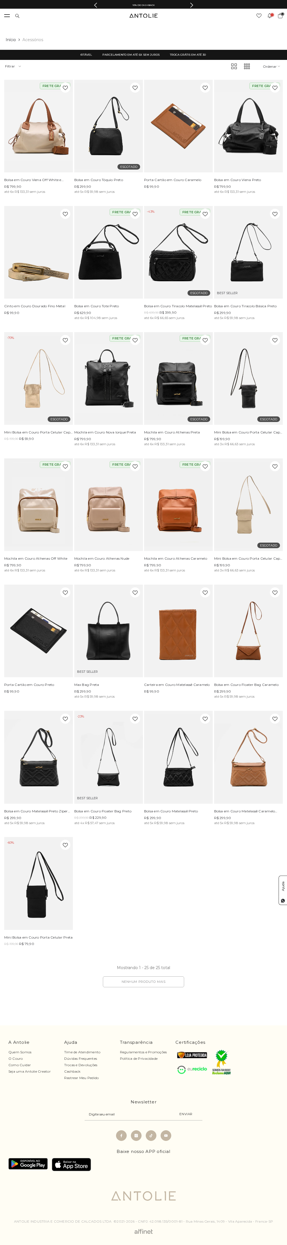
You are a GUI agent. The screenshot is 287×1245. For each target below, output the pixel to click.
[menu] (7, 15)
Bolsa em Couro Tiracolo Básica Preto (245, 306)
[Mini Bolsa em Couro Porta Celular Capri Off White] (248, 504)
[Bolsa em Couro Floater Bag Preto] (108, 757)
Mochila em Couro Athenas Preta (172, 432)
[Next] (191, 5)
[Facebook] (121, 1135)
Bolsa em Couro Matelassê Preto (171, 811)
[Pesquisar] (17, 15)
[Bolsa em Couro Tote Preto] (108, 252)
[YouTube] (166, 1135)
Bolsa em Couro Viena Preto (237, 180)
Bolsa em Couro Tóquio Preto (98, 180)
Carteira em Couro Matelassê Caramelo (177, 685)
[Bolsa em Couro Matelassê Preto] (178, 757)
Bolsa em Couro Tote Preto (96, 306)
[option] (143, 5)
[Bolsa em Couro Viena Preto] (248, 126)
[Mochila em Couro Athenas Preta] (178, 378)
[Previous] (95, 5)
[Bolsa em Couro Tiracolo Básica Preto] (248, 252)
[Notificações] (269, 15)
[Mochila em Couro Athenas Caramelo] (178, 504)
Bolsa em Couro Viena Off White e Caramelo (32, 180)
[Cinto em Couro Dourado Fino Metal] (38, 252)
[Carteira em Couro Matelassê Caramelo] (178, 631)
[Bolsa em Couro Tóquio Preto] (108, 126)
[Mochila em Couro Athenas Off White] (38, 504)
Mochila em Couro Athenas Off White (35, 558)
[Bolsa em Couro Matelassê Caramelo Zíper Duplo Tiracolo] (248, 757)
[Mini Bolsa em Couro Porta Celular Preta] (38, 883)
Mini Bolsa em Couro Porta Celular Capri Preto (248, 433)
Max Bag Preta (86, 685)
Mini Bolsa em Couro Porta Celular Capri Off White (248, 559)
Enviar (185, 1114)
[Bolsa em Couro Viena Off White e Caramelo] (38, 126)
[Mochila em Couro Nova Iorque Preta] (108, 378)
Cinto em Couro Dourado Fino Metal (34, 306)
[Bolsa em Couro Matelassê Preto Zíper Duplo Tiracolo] (38, 757)
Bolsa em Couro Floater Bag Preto (103, 811)
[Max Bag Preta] (108, 631)
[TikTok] (151, 1135)
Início (11, 39)
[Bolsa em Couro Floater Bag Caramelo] (248, 631)
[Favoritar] (65, 88)
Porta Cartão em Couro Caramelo (172, 180)
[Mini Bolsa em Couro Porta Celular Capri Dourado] (38, 378)
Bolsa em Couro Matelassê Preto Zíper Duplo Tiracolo (36, 812)
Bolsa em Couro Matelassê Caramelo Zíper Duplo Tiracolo (244, 812)
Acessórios (32, 39)
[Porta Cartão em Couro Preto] (38, 631)
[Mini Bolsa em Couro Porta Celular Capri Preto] (248, 378)
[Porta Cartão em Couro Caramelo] (178, 126)
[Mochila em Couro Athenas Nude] (108, 504)
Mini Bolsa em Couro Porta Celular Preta (38, 937)
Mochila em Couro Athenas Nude (101, 558)
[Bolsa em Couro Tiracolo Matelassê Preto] (178, 252)
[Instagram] (136, 1135)
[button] (234, 66)
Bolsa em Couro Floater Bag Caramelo (246, 685)
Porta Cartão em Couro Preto (29, 685)
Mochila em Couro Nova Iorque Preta (105, 432)
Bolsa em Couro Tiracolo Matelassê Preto (178, 306)
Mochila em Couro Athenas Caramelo (175, 558)
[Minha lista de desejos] (258, 15)
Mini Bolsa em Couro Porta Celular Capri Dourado (38, 433)
